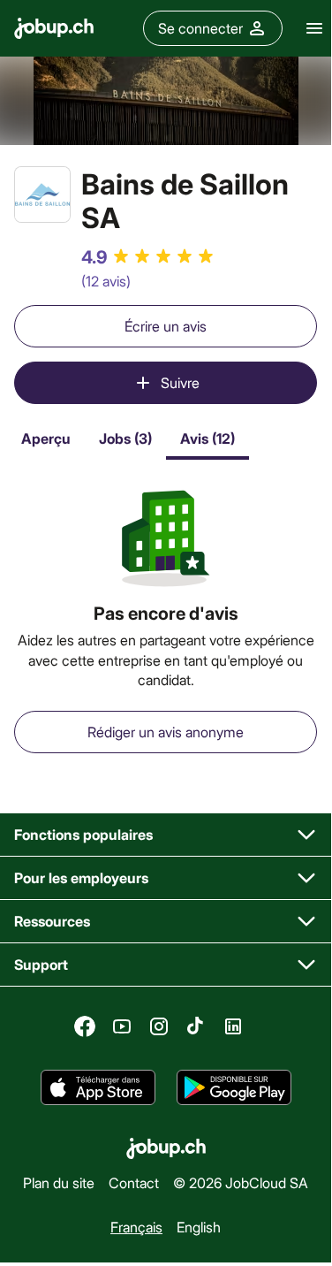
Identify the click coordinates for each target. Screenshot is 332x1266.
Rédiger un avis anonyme (165, 731)
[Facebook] (84, 1026)
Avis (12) (207, 438)
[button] (165, 835)
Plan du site (58, 1182)
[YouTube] (121, 1026)
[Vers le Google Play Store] (234, 1087)
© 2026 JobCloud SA (240, 1182)
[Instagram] (158, 1026)
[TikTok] (196, 1026)
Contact (134, 1182)
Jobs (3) (125, 438)
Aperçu (46, 438)
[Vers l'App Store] (98, 1087)
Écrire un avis (165, 325)
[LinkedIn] (233, 1026)
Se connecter (200, 27)
